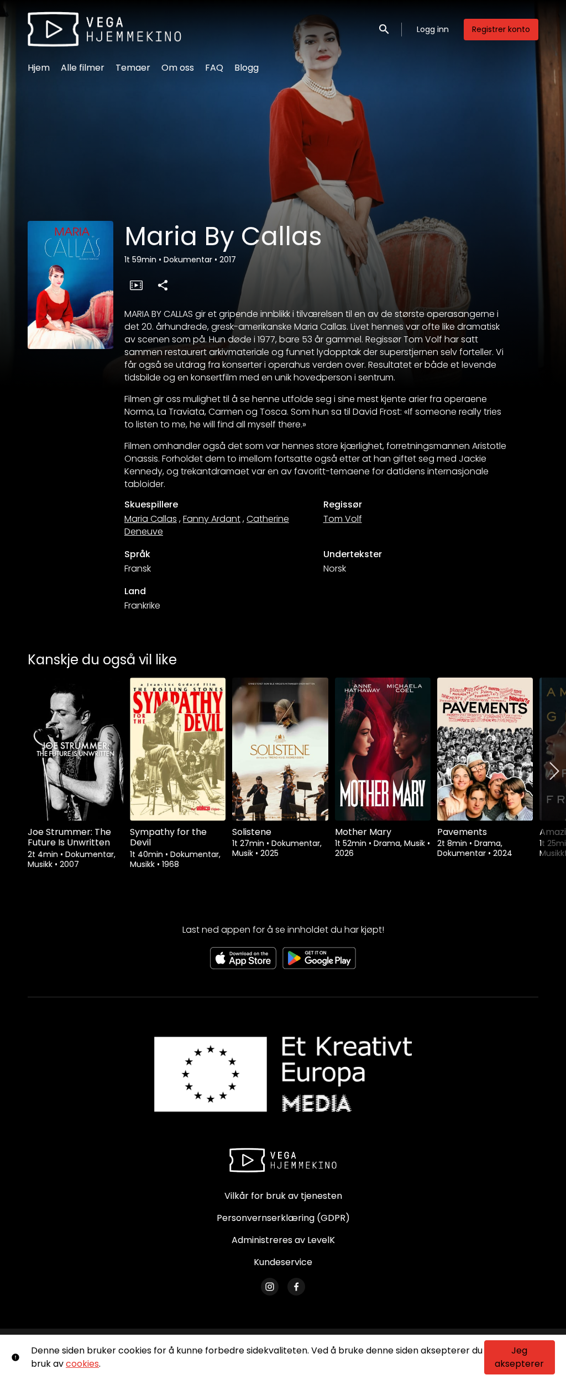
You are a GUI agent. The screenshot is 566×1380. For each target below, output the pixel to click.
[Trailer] (136, 285)
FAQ (214, 67)
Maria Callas (150, 518)
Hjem (39, 67)
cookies (82, 1363)
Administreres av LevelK (283, 1240)
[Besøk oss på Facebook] (296, 1287)
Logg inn (433, 29)
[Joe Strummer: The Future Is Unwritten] (75, 749)
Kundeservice (283, 1262)
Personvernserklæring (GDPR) (283, 1218)
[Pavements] (485, 749)
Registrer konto (501, 29)
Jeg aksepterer (519, 1357)
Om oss (177, 67)
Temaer (133, 67)
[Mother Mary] (383, 749)
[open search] (385, 29)
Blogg (246, 67)
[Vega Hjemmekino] (283, 1160)
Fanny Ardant (211, 518)
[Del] (162, 285)
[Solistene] (280, 749)
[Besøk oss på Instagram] (270, 1287)
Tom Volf (342, 518)
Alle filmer (82, 67)
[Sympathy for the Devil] (178, 749)
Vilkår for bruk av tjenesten (283, 1195)
